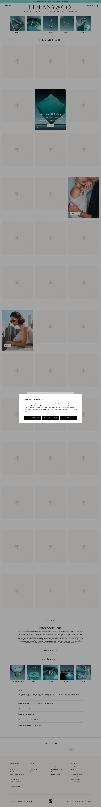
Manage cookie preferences (32, 417)
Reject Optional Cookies (50, 417)
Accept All (68, 417)
